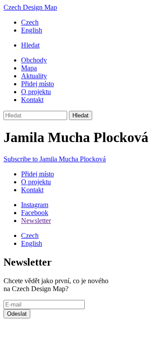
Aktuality (34, 76)
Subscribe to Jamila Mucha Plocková (55, 159)
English (31, 30)
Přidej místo (37, 84)
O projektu (36, 91)
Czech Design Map (30, 7)
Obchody (34, 60)
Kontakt (32, 99)
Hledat (30, 45)
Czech (30, 22)
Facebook (34, 212)
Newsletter (36, 220)
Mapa (29, 68)
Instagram (34, 204)
